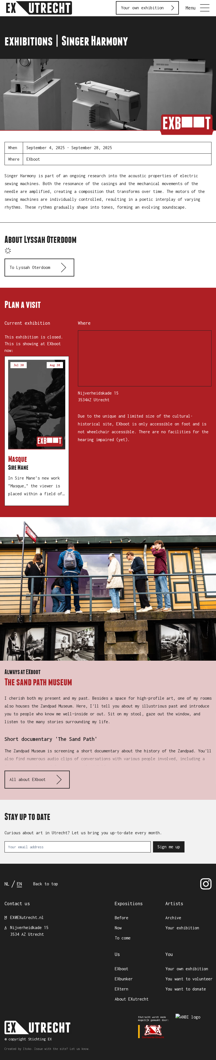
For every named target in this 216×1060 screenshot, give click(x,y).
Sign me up (169, 846)
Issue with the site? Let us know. (62, 1048)
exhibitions (28, 40)
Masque (17, 459)
